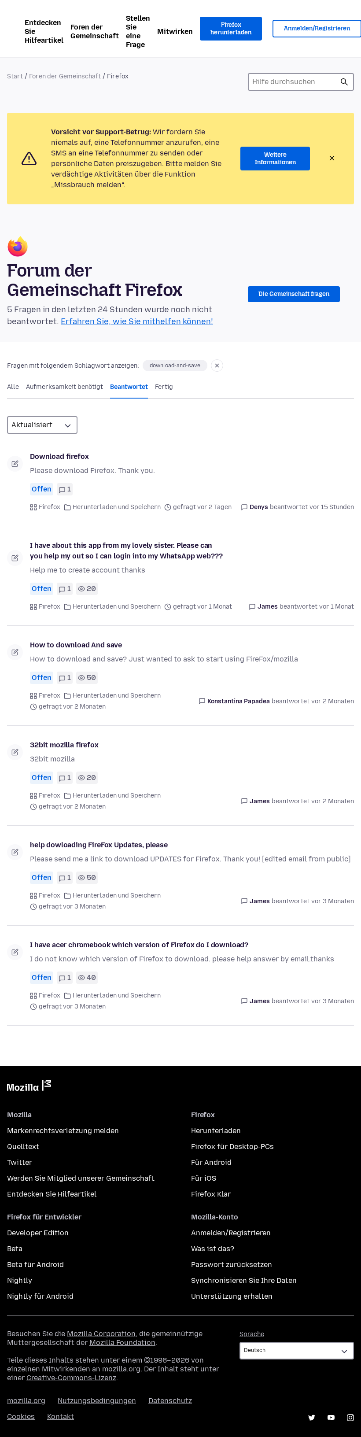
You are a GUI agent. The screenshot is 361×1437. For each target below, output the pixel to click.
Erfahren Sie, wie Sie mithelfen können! (137, 321)
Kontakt (60, 1416)
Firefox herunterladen (230, 29)
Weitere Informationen (275, 158)
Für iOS (203, 1178)
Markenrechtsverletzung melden (63, 1131)
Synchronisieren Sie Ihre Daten (244, 1280)
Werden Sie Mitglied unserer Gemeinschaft (81, 1178)
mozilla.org (26, 1400)
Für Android (211, 1162)
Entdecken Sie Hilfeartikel (44, 31)
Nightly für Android (40, 1296)
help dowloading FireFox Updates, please (99, 845)
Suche (344, 82)
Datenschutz (170, 1400)
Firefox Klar (211, 1194)
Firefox (49, 507)
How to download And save (76, 645)
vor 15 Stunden (331, 507)
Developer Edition (38, 1233)
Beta (14, 1249)
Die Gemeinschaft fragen (293, 294)
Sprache (251, 1334)
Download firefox (59, 456)
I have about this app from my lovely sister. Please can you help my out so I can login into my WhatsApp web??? (126, 550)
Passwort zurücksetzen (231, 1264)
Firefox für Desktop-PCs (232, 1146)
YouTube (331, 1417)
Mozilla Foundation (122, 1342)
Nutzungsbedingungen (97, 1400)
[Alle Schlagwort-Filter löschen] (217, 365)
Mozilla (29, 1087)
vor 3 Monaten (332, 901)
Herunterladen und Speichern (117, 507)
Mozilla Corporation (101, 1334)
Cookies (21, 1416)
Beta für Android (35, 1264)
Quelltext (23, 1146)
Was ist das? (212, 1249)
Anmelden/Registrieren (231, 1233)
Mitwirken (175, 31)
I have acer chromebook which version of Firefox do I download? (139, 945)
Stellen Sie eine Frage (138, 31)
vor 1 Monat (336, 606)
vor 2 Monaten (332, 701)
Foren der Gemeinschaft (94, 31)
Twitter (19, 1162)
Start (15, 76)
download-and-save (175, 365)
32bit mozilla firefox (64, 745)
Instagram (350, 1417)
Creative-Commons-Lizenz (71, 1378)
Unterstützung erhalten (232, 1296)
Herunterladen (216, 1131)
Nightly (19, 1280)
